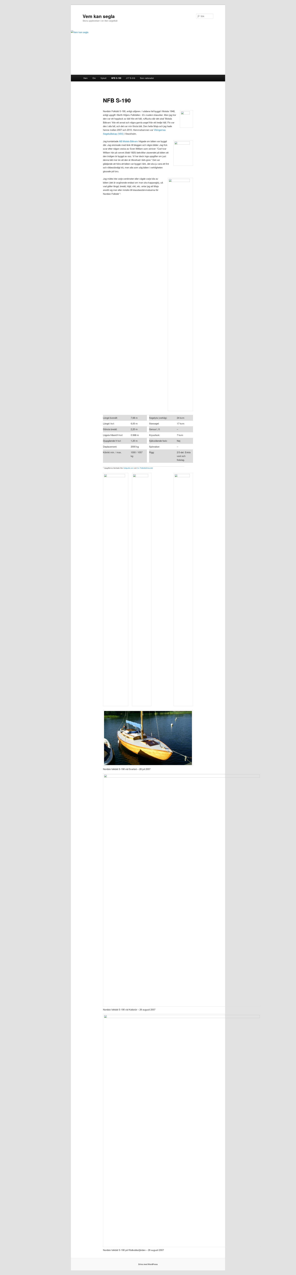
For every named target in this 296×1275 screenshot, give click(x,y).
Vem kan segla (99, 16)
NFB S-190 (116, 78)
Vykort (103, 78)
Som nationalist (147, 78)
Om (94, 78)
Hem (85, 78)
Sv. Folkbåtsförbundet (145, 468)
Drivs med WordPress (148, 1264)
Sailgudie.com (128, 468)
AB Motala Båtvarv (128, 141)
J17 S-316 (130, 78)
